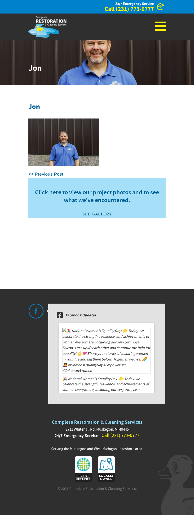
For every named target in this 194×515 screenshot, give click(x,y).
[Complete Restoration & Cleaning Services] (47, 27)
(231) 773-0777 (135, 9)
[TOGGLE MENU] (160, 26)
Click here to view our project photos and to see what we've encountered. (97, 202)
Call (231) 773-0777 (120, 435)
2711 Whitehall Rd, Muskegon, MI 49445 (97, 429)
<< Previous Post (45, 174)
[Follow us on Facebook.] (36, 311)
